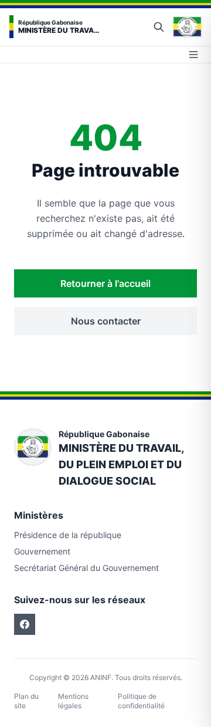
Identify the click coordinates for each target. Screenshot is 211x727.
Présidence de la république (67, 535)
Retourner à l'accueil (105, 283)
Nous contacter (106, 321)
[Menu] (193, 54)
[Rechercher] (158, 27)
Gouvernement (42, 551)
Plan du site (26, 701)
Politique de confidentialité (141, 701)
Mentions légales (73, 701)
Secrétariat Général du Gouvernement (86, 568)
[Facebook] (24, 624)
